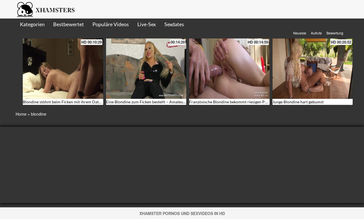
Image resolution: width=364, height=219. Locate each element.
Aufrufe (316, 32)
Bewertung (334, 32)
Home (21, 114)
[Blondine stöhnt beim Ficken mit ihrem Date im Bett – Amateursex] (63, 68)
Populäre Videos (110, 24)
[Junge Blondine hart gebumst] (312, 68)
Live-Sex (146, 24)
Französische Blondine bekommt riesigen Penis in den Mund (242, 101)
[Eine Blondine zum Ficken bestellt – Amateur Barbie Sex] (146, 68)
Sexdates (174, 24)
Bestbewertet (68, 24)
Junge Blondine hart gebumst (298, 101)
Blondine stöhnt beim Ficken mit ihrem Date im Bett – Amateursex (81, 101)
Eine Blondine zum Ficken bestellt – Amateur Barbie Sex (155, 101)
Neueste (299, 32)
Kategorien (32, 24)
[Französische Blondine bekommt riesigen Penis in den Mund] (229, 68)
